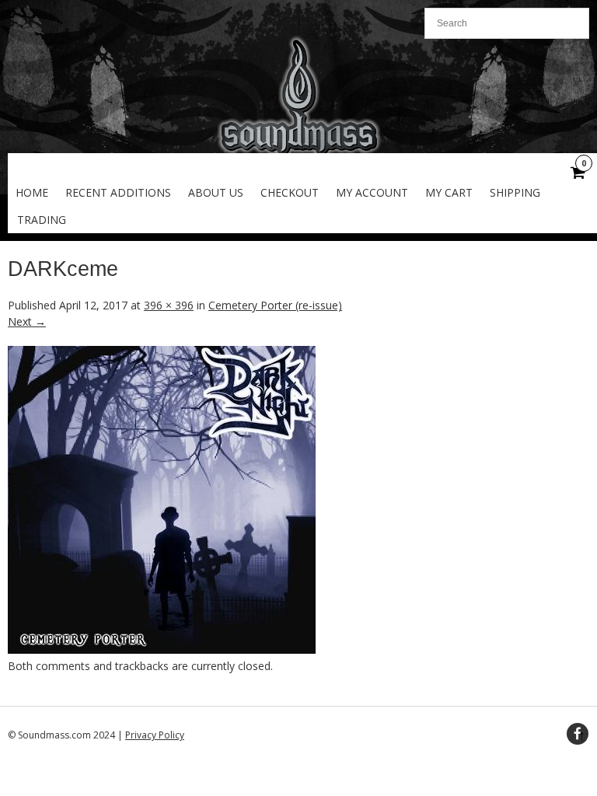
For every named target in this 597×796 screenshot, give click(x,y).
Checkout (289, 192)
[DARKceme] (162, 649)
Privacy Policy (154, 735)
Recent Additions (118, 192)
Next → (27, 321)
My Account (372, 192)
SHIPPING (515, 192)
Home (32, 192)
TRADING (41, 219)
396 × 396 (169, 305)
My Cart (449, 192)
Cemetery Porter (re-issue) (275, 305)
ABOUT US (215, 192)
